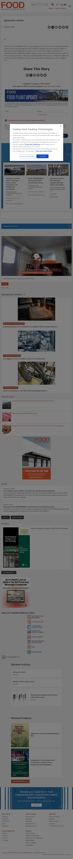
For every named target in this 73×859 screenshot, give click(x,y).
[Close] (61, 126)
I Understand (42, 156)
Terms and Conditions (32, 144)
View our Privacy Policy (44, 151)
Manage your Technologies (27, 156)
